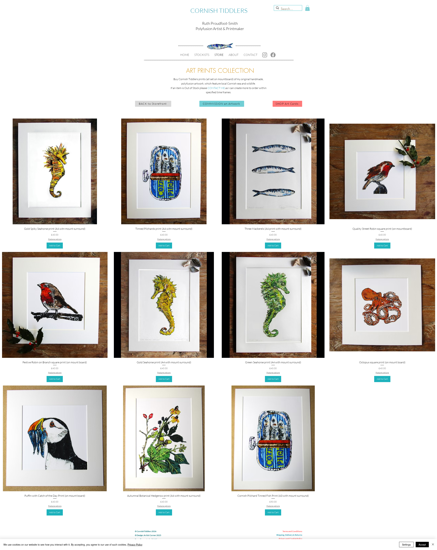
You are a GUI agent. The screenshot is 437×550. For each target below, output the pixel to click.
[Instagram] (264, 55)
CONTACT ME (216, 88)
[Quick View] (55, 171)
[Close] (433, 544)
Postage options (54, 239)
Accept (422, 544)
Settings (406, 544)
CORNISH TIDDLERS (219, 10)
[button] (307, 8)
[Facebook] (273, 55)
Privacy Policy (135, 544)
